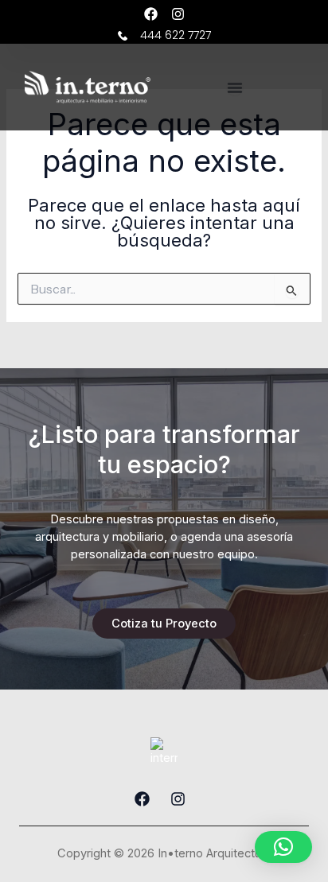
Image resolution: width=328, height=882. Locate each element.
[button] (283, 847)
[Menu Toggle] (235, 87)
